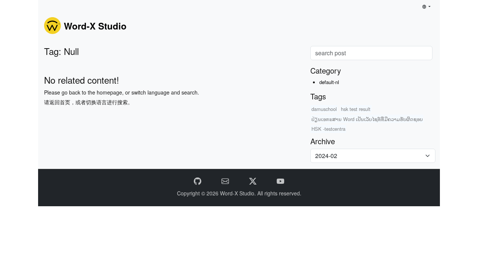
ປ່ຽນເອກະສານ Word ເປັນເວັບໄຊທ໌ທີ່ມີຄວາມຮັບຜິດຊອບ (367, 119)
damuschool (324, 108)
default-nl (329, 82)
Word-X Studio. (238, 193)
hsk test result (355, 108)
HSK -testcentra (328, 128)
